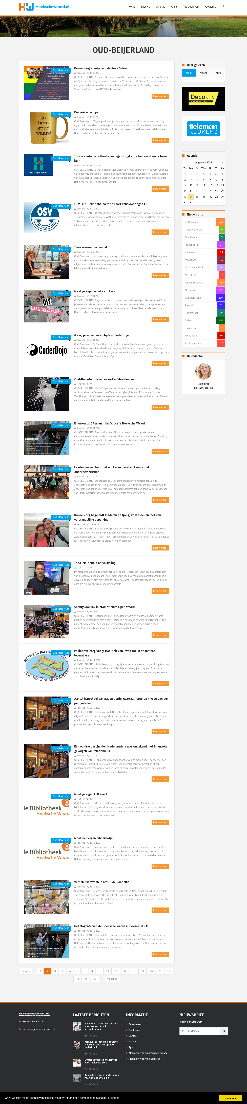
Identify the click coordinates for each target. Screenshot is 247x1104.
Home (131, 6)
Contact (133, 1035)
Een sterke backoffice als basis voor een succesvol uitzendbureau (102, 1026)
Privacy (132, 1041)
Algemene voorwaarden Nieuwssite (148, 1053)
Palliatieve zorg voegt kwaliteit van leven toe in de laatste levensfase (114, 653)
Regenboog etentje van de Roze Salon (100, 68)
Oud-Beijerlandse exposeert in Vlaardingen (104, 379)
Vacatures (210, 6)
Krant (174, 6)
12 (125, 971)
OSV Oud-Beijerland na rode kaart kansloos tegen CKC (111, 204)
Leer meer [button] (114, 1097)
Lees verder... (160, 96)
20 (95, 978)
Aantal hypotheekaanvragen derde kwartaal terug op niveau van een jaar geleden (121, 701)
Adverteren (135, 1024)
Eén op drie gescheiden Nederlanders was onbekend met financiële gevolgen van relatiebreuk (120, 749)
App (131, 1047)
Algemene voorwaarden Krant (145, 1058)
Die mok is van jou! (87, 112)
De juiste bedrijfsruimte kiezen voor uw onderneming (102, 1076)
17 (168, 971)
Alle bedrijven (191, 6)
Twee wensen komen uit (90, 247)
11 (116, 971)
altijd (218, 73)
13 (133, 971)
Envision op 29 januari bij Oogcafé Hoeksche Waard (109, 423)
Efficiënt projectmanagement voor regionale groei (101, 1061)
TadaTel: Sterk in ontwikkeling (94, 563)
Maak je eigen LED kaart (90, 794)
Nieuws (145, 6)
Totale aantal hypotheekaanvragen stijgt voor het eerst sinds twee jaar (120, 158)
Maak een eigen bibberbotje (93, 838)
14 (142, 971)
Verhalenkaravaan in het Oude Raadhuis (101, 882)
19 (86, 978)
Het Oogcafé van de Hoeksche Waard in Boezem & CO (111, 926)
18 (77, 978)
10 (107, 971)
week (189, 73)
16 (160, 971)
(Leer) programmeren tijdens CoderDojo (101, 335)
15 (151, 971)
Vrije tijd (160, 6)
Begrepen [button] (230, 1098)
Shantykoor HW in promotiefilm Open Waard (104, 607)
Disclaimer (134, 1030)
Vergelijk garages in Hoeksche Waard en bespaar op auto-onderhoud (101, 1045)
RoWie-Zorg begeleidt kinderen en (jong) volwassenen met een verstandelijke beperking (117, 517)
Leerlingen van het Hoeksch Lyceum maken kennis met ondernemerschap (111, 470)
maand (203, 73)
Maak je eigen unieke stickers (94, 291)
